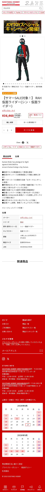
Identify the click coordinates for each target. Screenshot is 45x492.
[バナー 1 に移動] (20, 36)
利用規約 (5, 471)
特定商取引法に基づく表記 (12, 464)
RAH (21, 147)
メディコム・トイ (8, 110)
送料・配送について (35, 115)
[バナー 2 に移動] (22, 36)
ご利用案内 (6, 327)
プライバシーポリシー (10, 342)
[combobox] (22, 8)
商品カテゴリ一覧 (29, 327)
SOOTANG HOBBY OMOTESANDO (15, 369)
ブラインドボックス (31, 12)
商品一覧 (25, 324)
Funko (18, 12)
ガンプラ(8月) (8, 12)
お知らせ (5, 324)
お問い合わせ (7, 331)
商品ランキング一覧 (30, 331)
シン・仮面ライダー (33, 147)
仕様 (17, 156)
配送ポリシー (27, 467)
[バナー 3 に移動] (24, 36)
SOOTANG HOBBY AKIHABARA (14, 383)
